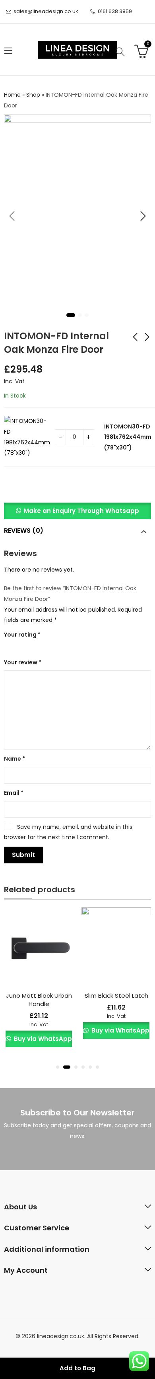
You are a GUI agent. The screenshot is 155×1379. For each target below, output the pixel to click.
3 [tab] (87, 315)
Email (13, 793)
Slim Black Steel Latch (116, 995)
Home (12, 95)
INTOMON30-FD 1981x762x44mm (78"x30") (127, 437)
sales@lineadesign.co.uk (46, 11)
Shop (33, 95)
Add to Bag (77, 1368)
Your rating (22, 635)
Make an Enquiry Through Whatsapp (81, 511)
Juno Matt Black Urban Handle (39, 999)
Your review (22, 662)
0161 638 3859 (115, 11)
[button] (77, 511)
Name (14, 759)
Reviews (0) (23, 530)
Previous (12, 216)
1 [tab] (70, 315)
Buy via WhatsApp (42, 1039)
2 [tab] (80, 315)
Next (143, 216)
